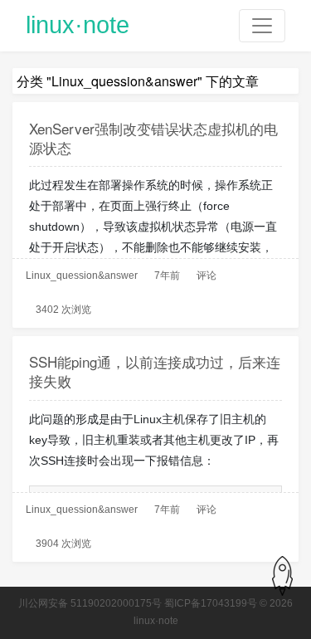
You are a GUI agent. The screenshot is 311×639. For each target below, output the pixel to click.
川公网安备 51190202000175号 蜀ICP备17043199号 (137, 603)
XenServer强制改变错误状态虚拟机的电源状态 (153, 138)
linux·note (77, 25)
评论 (206, 275)
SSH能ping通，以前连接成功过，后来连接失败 (154, 371)
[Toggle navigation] (262, 25)
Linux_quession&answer (82, 275)
